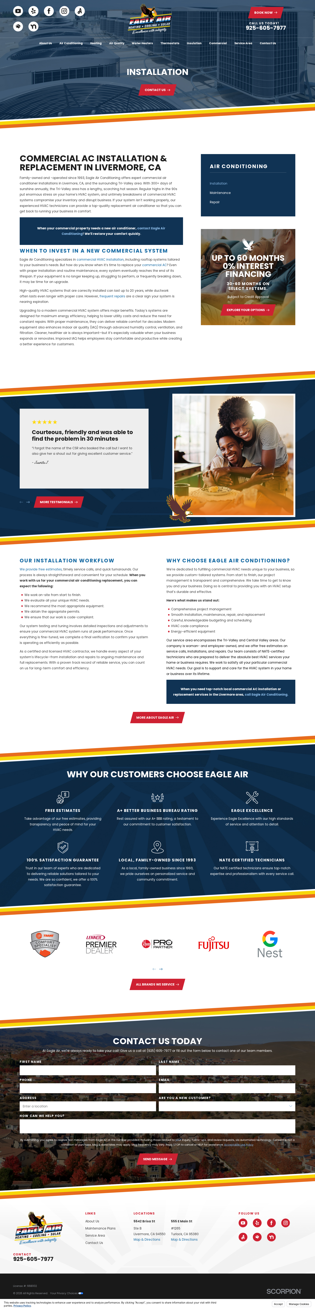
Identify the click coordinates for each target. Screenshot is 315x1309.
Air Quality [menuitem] (116, 43)
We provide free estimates (41, 569)
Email (164, 1080)
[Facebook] (49, 11)
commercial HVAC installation (100, 259)
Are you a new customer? (185, 1098)
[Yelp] (33, 11)
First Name (31, 1062)
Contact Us (155, 90)
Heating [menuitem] (96, 43)
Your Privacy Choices (64, 1293)
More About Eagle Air (155, 717)
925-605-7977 (266, 28)
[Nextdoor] (33, 26)
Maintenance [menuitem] (220, 193)
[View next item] (28, 502)
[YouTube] (18, 11)
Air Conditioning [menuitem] (71, 43)
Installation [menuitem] (218, 183)
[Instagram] (64, 11)
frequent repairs (112, 296)
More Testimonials (56, 502)
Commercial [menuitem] (218, 43)
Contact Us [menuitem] (268, 43)
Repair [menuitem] (215, 202)
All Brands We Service (155, 984)
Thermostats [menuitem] (169, 43)
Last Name (169, 1062)
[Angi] (80, 11)
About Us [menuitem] (45, 43)
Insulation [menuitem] (194, 43)
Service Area (95, 1235)
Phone (26, 1080)
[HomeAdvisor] (18, 26)
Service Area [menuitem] (243, 43)
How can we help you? (42, 1116)
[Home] (150, 19)
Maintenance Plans (100, 1228)
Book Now (263, 12)
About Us (92, 1221)
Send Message (155, 1159)
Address (28, 1098)
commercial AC (154, 265)
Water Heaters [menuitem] (142, 43)
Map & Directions (147, 1239)
